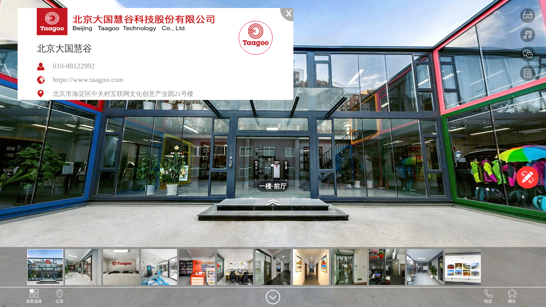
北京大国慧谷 (64, 48)
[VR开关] (527, 15)
